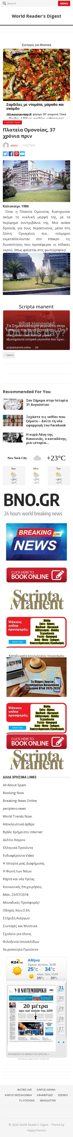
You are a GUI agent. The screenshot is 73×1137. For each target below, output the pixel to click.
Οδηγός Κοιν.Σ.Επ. (16, 910)
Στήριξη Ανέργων (16, 918)
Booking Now (13, 793)
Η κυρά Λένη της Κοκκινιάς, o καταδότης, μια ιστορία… (46, 438)
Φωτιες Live (24, 1089)
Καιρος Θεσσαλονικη (18, 1095)
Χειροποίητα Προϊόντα (20, 949)
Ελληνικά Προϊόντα (18, 847)
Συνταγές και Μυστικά (20, 926)
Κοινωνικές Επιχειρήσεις (22, 887)
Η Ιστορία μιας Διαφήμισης (24, 863)
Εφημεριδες (45, 1095)
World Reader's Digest (36, 16)
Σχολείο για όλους (17, 934)
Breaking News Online (20, 800)
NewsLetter (48, 1100)
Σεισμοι (63, 1095)
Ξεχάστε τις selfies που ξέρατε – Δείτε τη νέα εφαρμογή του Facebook (46, 421)
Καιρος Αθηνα (46, 1089)
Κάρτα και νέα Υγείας (18, 879)
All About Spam (14, 785)
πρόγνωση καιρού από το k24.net (33, 1059)
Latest (9, 355)
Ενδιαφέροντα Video (18, 855)
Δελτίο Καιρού (14, 840)
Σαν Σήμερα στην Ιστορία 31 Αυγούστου (47, 402)
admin (14, 145)
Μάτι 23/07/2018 (15, 894)
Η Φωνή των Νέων (17, 871)
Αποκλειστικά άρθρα (18, 824)
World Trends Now (17, 816)
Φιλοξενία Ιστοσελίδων (21, 941)
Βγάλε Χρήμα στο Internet (22, 832)
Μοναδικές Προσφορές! (21, 902)
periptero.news (14, 808)
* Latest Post (12, 122)
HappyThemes (36, 1130)
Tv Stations (27, 1100)
